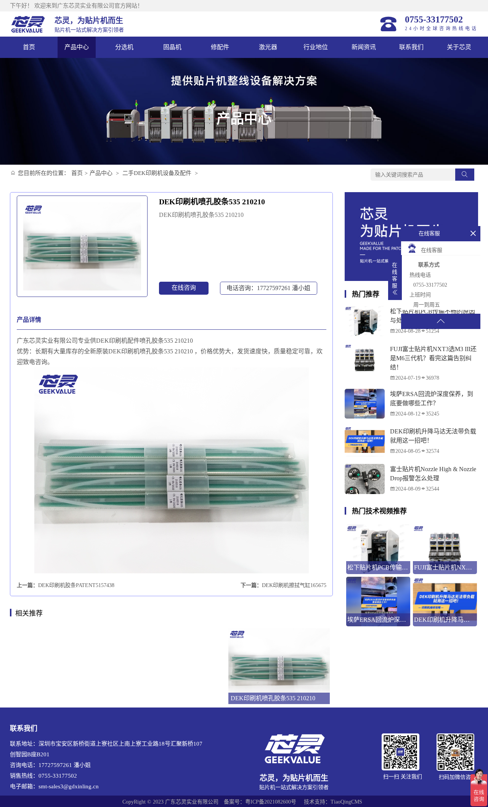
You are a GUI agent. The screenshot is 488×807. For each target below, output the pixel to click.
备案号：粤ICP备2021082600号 (260, 802)
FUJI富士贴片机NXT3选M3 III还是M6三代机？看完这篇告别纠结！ (433, 358)
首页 (29, 47)
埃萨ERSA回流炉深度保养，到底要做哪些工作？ (431, 398)
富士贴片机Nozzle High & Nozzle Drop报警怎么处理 (433, 473)
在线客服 (431, 250)
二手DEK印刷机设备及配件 (156, 173)
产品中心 (76, 47)
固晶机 (172, 47)
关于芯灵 (459, 47)
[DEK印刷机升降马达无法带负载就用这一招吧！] (365, 441)
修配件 (220, 47)
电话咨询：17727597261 (268, 288)
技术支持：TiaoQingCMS (333, 802)
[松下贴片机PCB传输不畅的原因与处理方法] (365, 321)
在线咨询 (184, 287)
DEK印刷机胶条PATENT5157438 (76, 585)
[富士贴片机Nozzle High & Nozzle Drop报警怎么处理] (365, 479)
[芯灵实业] (28, 24)
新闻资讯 (364, 47)
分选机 (124, 47)
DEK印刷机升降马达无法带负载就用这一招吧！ (433, 436)
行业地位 (315, 47)
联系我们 (411, 47)
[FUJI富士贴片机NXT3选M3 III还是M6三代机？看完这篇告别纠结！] (365, 359)
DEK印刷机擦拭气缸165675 (294, 585)
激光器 (268, 47)
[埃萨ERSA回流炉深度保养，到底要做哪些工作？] (365, 404)
